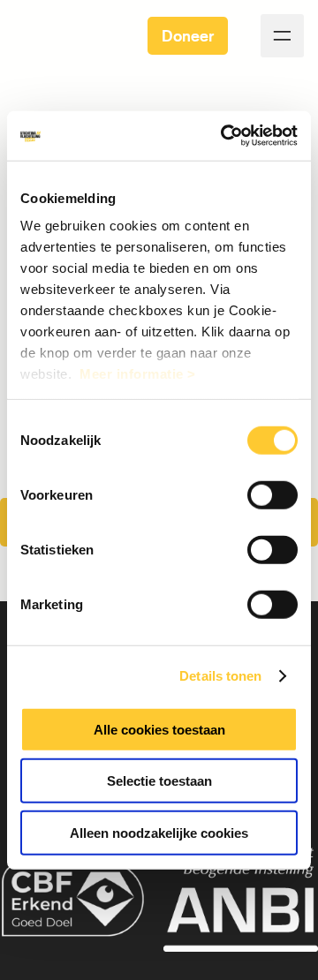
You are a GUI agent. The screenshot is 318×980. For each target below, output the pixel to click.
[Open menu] (282, 35)
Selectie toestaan (159, 780)
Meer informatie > (138, 373)
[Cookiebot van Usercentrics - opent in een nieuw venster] (224, 135)
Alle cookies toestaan (159, 728)
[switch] (272, 494)
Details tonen (220, 675)
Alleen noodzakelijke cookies (159, 832)
